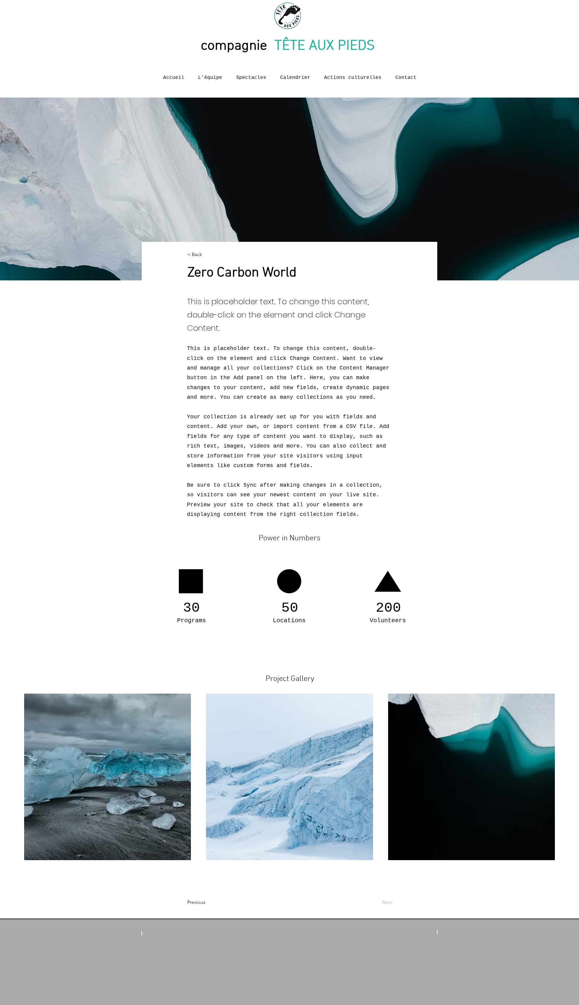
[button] (207, 254)
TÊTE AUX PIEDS (326, 46)
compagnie (237, 46)
